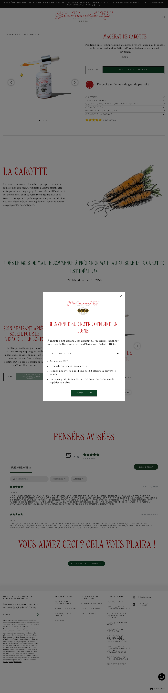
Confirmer (84, 393)
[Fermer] (120, 296)
